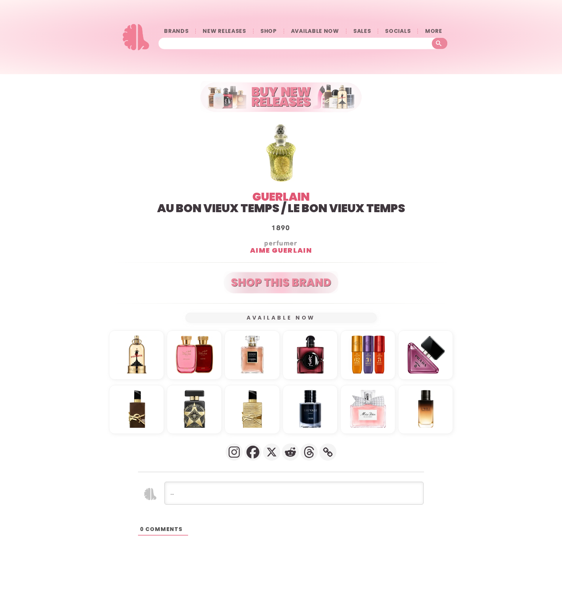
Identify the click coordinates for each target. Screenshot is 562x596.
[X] (271, 452)
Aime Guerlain (281, 250)
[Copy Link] (327, 452)
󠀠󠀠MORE (433, 31)
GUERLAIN (281, 196)
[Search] (440, 43)
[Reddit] (290, 452)
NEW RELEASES (224, 31)
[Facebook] (253, 452)
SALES (362, 31)
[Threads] (309, 452)
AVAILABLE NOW (315, 31)
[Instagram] (234, 452)
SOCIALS (398, 31)
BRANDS (176, 31)
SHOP (268, 31)
